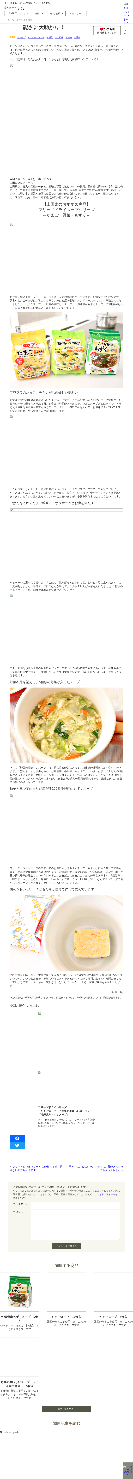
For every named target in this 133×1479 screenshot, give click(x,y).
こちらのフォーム (106, 1194)
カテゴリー (75, 13)
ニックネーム (21, 1203)
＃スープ (21, 37)
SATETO (17, 13)
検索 (43, 20)
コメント (18, 1212)
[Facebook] (66, 1138)
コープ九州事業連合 (47, 1462)
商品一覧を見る (65, 1409)
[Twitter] (66, 1145)
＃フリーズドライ (36, 37)
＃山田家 (59, 37)
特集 (37, 13)
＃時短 (69, 37)
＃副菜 (50, 37)
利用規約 (4, 1462)
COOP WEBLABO (23, 1462)
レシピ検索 (54, 13)
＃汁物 (77, 37)
